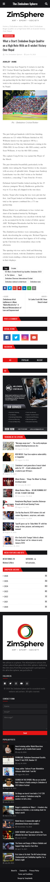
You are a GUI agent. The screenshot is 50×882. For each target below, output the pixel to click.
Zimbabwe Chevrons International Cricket (18, 278)
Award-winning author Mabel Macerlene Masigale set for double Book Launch (29, 747)
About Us (14, 870)
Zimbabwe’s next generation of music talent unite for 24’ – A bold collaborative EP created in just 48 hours (30, 468)
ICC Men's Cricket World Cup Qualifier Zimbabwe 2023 (23, 271)
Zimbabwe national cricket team (15, 281)
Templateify (28, 878)
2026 (25, 575)
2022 (25, 596)
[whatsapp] (27, 683)
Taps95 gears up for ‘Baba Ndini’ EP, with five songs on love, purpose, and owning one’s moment (31, 526)
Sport (20, 275)
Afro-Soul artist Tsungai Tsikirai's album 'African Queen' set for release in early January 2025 (29, 540)
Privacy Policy (34, 870)
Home (5, 26)
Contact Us (23, 870)
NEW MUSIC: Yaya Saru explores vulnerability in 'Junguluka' (30, 455)
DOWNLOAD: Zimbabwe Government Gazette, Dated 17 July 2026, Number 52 (30, 759)
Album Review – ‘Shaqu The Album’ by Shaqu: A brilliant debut (31, 480)
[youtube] (34, 337)
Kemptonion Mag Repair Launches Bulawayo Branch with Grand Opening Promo (30, 502)
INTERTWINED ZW (9, 558)
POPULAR (25, 360)
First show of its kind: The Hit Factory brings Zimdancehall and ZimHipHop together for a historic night (30, 857)
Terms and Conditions (25, 874)
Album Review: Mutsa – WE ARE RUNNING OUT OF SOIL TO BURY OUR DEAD (31, 491)
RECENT (40, 360)
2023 (25, 591)
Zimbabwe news (15, 26)
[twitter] (16, 337)
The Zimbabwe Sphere (25, 4)
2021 (25, 601)
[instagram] (25, 337)
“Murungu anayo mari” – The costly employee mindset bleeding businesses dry (31, 444)
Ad (10, 360)
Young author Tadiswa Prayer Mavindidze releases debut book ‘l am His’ (29, 770)
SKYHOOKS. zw (31, 558)
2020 (25, 606)
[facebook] (7, 337)
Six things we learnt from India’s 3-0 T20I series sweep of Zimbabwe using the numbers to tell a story (30, 796)
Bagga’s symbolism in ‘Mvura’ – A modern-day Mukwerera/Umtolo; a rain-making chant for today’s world (31, 810)
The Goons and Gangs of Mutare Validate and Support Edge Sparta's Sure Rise (31, 844)
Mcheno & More (8, 562)
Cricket (13, 268)
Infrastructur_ (31, 562)
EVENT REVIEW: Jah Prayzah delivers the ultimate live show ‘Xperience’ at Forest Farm (31, 833)
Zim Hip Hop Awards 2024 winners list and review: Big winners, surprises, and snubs (30, 514)
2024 (25, 586)
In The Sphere (10, 275)
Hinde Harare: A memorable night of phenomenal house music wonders (27, 822)
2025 (25, 581)
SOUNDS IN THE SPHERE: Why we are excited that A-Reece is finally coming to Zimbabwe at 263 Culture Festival (31, 782)
